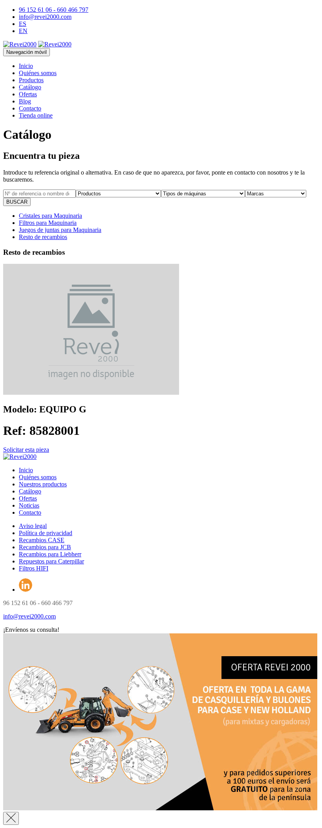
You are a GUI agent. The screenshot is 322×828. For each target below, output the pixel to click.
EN (23, 31)
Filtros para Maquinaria (48, 222)
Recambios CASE (41, 540)
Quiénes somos (38, 73)
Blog (25, 101)
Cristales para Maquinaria (50, 215)
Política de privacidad (45, 533)
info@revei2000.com (45, 16)
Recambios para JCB (45, 547)
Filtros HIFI (33, 568)
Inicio (26, 66)
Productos (31, 80)
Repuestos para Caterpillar (51, 561)
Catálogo (30, 87)
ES (22, 23)
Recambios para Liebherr (50, 554)
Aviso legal (33, 526)
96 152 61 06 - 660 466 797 (53, 9)
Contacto (30, 108)
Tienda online (36, 115)
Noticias (29, 505)
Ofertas (28, 94)
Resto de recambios (43, 237)
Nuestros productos (43, 484)
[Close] (11, 818)
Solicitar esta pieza (26, 449)
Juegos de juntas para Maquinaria (60, 229)
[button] (31, 629)
